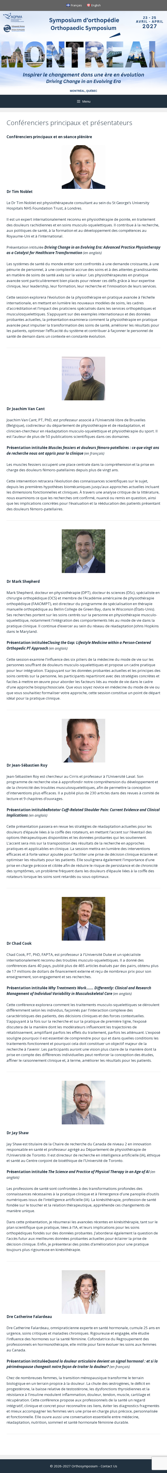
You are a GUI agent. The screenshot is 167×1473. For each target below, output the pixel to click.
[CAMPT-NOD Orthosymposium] (83, 52)
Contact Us (109, 1466)
